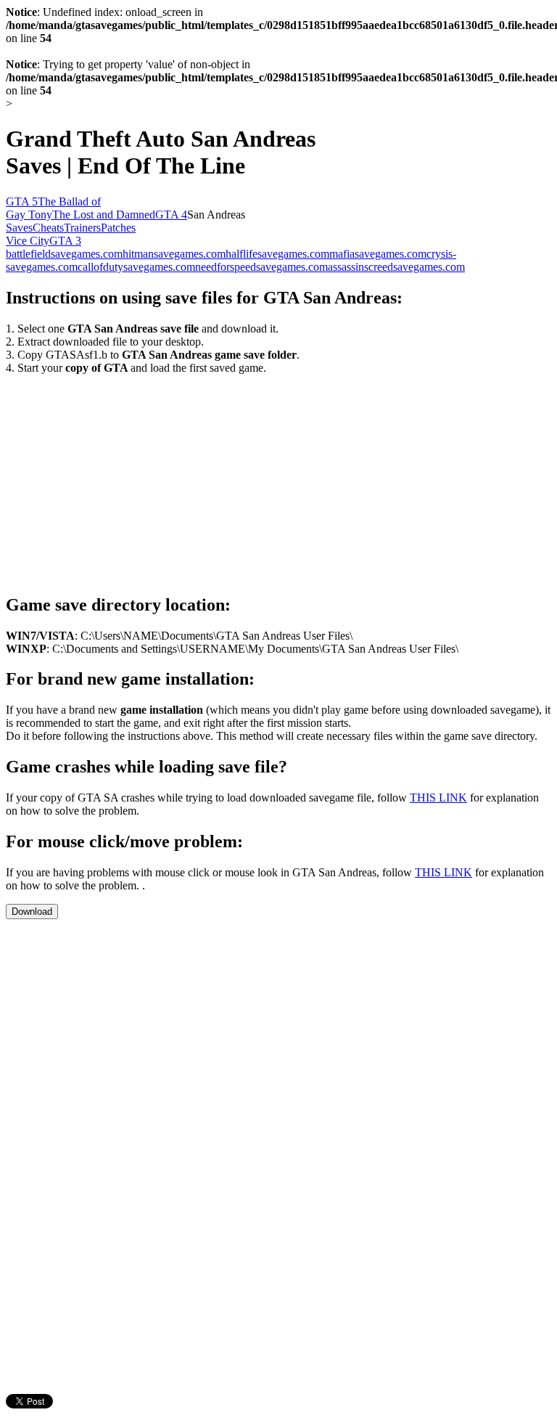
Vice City (27, 241)
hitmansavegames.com (174, 254)
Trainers (82, 227)
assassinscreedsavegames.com (396, 267)
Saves (19, 227)
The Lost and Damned (103, 214)
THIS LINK (438, 797)
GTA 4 (171, 214)
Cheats (48, 227)
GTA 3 (65, 241)
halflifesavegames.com (277, 254)
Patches (118, 227)
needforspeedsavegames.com (261, 267)
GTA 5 (22, 201)
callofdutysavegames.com (136, 267)
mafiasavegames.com (377, 254)
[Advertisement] (127, 476)
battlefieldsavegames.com (64, 254)
